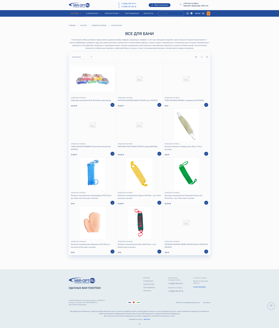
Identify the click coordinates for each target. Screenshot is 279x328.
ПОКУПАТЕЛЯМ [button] (111, 13)
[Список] (202, 57)
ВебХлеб (147, 319)
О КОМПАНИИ (148, 281)
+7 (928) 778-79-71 (128, 4)
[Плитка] (196, 57)
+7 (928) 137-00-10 (128, 7)
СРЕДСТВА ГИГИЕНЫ (78, 98)
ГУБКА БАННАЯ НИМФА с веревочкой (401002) (184, 100)
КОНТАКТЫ (148, 13)
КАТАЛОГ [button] (75, 13)
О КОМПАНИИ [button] (92, 13)
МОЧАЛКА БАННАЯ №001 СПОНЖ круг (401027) (138, 100)
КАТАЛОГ (146, 278)
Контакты (206, 302)
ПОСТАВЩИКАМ (132, 13)
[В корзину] (112, 105)
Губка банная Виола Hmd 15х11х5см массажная (91, 100)
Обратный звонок (161, 5)
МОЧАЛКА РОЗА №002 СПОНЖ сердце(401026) (137, 146)
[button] (199, 13)
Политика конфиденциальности (188, 302)
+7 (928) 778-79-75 (175, 291)
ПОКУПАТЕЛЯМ (148, 284)
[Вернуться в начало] (79, 5)
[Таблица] (207, 57)
